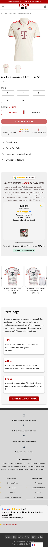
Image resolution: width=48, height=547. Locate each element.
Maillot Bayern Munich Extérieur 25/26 (12, 290)
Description (11, 142)
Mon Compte (38, 497)
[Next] (43, 39)
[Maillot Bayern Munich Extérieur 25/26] (12, 276)
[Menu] (3, 6)
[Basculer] (3, 142)
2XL (23, 100)
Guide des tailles (38, 488)
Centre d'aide (12, 483)
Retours (12, 492)
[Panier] (45, 6)
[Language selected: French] (37, 544)
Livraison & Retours (15, 160)
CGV (13, 541)
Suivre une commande (13, 497)
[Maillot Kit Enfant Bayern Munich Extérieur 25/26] (35, 276)
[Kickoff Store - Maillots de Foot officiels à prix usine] (24, 6)
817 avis (41, 246)
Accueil (4, 13)
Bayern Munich (25, 13)
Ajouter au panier (24, 121)
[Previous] (5, 39)
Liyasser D (25, 206)
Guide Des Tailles (13, 148)
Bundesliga (13, 13)
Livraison (12, 488)
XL (8, 100)
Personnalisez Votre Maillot (18, 154)
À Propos (38, 483)
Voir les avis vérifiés (8, 524)
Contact (38, 492)
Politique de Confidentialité (26, 541)
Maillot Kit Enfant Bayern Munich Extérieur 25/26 (36, 290)
